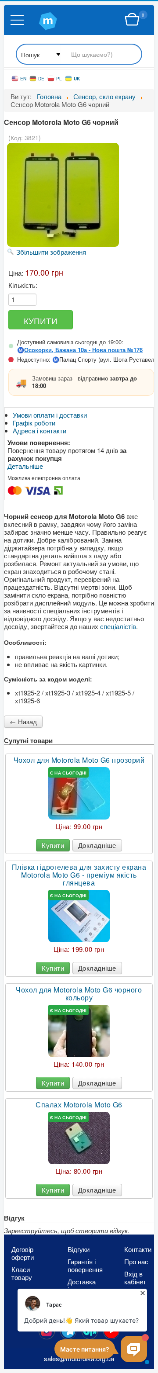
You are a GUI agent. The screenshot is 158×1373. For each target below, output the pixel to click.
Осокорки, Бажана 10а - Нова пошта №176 (83, 350)
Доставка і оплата (82, 1285)
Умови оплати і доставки (50, 415)
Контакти (137, 1249)
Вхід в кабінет (135, 1278)
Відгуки (79, 1249)
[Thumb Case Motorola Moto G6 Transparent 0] (79, 793)
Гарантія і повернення (82, 1265)
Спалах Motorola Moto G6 (79, 1105)
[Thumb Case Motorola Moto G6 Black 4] (79, 1031)
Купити (53, 845)
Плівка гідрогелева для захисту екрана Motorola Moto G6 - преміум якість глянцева (79, 875)
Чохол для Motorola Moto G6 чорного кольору (79, 994)
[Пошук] (79, 55)
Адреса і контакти (39, 431)
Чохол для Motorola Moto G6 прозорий (79, 760)
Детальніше (25, 466)
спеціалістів (118, 626)
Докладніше (97, 845)
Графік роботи (34, 423)
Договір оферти (22, 1253)
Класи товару (21, 1273)
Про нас (136, 1262)
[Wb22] (132, 20)
